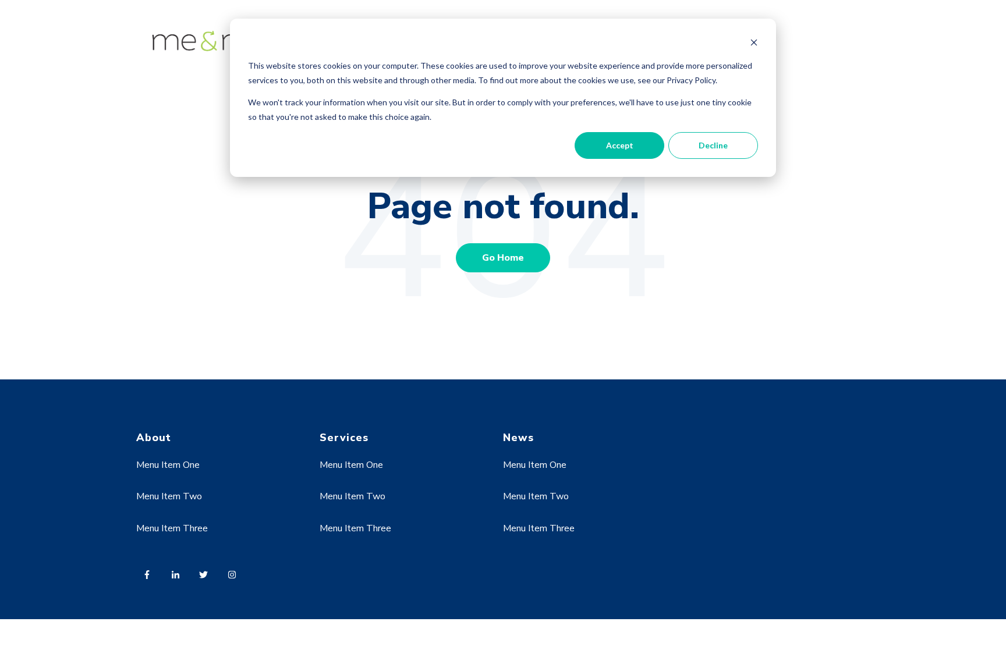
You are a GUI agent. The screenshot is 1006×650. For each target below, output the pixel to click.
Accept (619, 145)
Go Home (503, 257)
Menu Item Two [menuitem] (169, 496)
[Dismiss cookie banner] (754, 44)
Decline (713, 145)
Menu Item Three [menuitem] (172, 528)
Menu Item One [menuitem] (168, 465)
